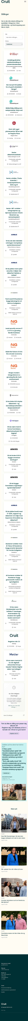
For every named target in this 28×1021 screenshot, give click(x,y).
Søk (6, 34)
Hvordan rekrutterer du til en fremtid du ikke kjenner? (13, 901)
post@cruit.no (4, 965)
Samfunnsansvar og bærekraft (8, 989)
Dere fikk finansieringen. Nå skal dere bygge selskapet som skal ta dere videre (13, 837)
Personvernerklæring (6, 987)
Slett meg (3, 1010)
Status (7, 41)
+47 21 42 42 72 (5, 969)
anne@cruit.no (5, 779)
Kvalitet (3, 992)
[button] (25, 1)
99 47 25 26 (12, 779)
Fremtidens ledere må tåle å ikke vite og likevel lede (13, 934)
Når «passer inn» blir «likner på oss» (12, 869)
